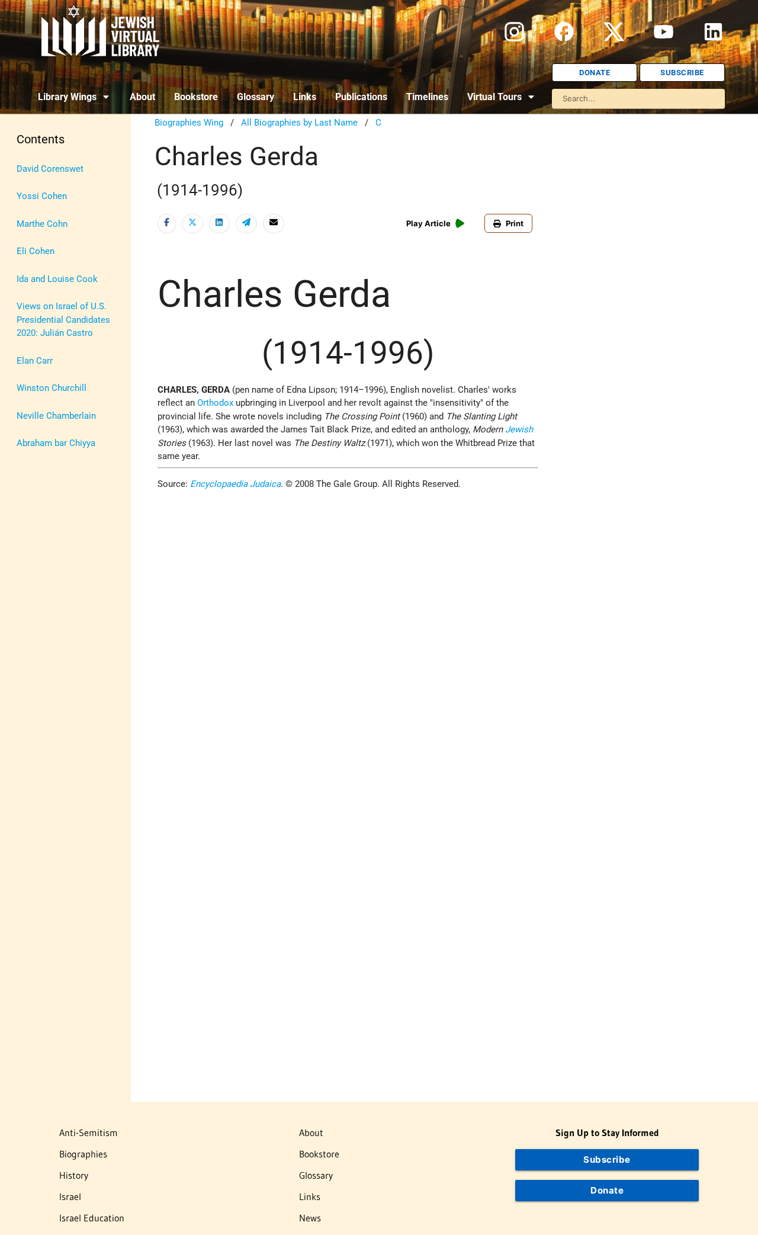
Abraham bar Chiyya (56, 443)
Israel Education (91, 1218)
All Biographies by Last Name (299, 122)
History (73, 1175)
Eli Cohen (35, 251)
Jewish (519, 429)
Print (514, 223)
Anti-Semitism (88, 1132)
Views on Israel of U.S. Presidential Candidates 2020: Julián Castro (63, 319)
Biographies (83, 1154)
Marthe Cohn (42, 224)
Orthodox (215, 402)
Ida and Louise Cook (57, 279)
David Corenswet (50, 168)
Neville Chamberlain (56, 415)
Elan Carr (35, 360)
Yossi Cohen (42, 196)
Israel (70, 1196)
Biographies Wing (189, 122)
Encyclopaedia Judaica (235, 484)
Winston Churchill (51, 388)
